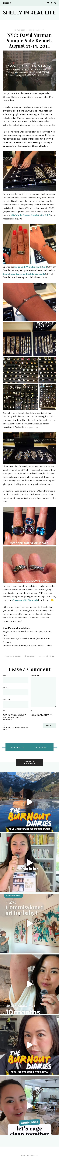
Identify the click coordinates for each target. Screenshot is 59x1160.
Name (6, 675)
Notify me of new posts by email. (15, 728)
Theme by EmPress (29, 1156)
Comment (30, 656)
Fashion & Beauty (37, 30)
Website (6, 700)
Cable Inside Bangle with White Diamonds (24, 274)
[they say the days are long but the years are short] (29, 923)
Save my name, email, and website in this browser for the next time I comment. (14, 716)
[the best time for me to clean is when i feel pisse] (29, 1105)
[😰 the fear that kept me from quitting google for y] (29, 1045)
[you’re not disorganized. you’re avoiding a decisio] (29, 862)
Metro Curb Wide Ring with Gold (30, 267)
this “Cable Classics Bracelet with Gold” (30, 215)
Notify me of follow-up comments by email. (42, 715)
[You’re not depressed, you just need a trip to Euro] (29, 802)
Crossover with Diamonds (25, 600)
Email (6, 687)
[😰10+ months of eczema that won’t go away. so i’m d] (29, 984)
